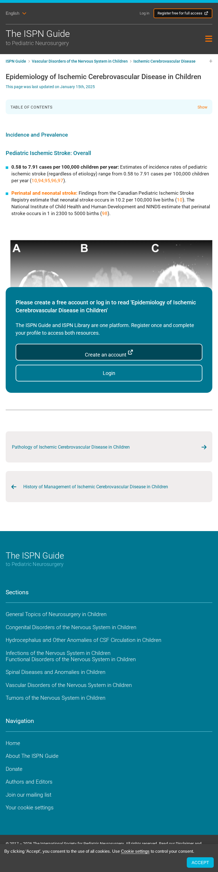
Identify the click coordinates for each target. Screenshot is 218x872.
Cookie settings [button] (135, 851)
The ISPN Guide (38, 37)
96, (54, 180)
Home (13, 743)
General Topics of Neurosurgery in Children (56, 614)
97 (60, 180)
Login (109, 373)
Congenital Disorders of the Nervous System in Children (71, 627)
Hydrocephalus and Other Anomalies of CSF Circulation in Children (83, 640)
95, (48, 180)
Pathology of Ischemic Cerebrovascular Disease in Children (71, 447)
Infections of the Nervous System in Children (58, 653)
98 (105, 213)
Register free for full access (180, 13)
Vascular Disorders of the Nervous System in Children (69, 685)
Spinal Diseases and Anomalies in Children (55, 672)
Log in (144, 13)
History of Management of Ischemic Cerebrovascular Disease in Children (95, 486)
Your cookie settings (30, 807)
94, (41, 180)
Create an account (106, 355)
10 (180, 200)
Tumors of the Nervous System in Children (55, 698)
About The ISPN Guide (32, 756)
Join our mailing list (28, 795)
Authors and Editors (29, 781)
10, (35, 180)
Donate (14, 769)
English (12, 13)
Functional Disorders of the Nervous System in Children (71, 659)
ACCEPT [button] (200, 862)
